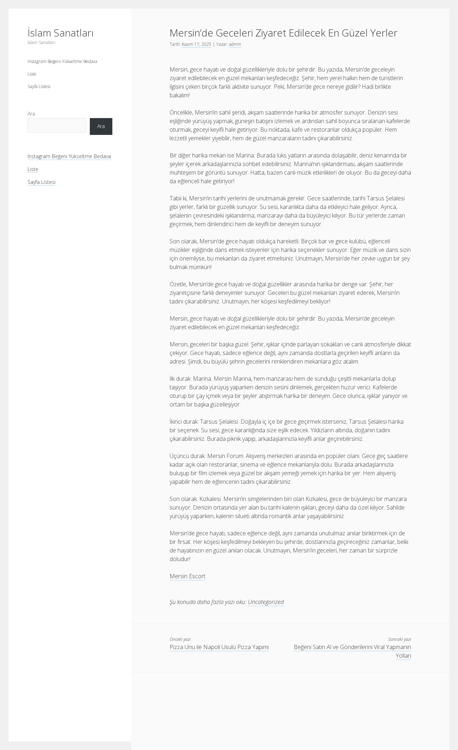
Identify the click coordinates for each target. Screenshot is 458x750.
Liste (32, 74)
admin (235, 44)
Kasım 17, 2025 (196, 44)
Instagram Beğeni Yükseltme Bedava (62, 61)
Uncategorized (266, 602)
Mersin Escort (187, 576)
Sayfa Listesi (39, 86)
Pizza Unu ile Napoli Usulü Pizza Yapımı (219, 647)
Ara (31, 113)
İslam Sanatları (61, 32)
